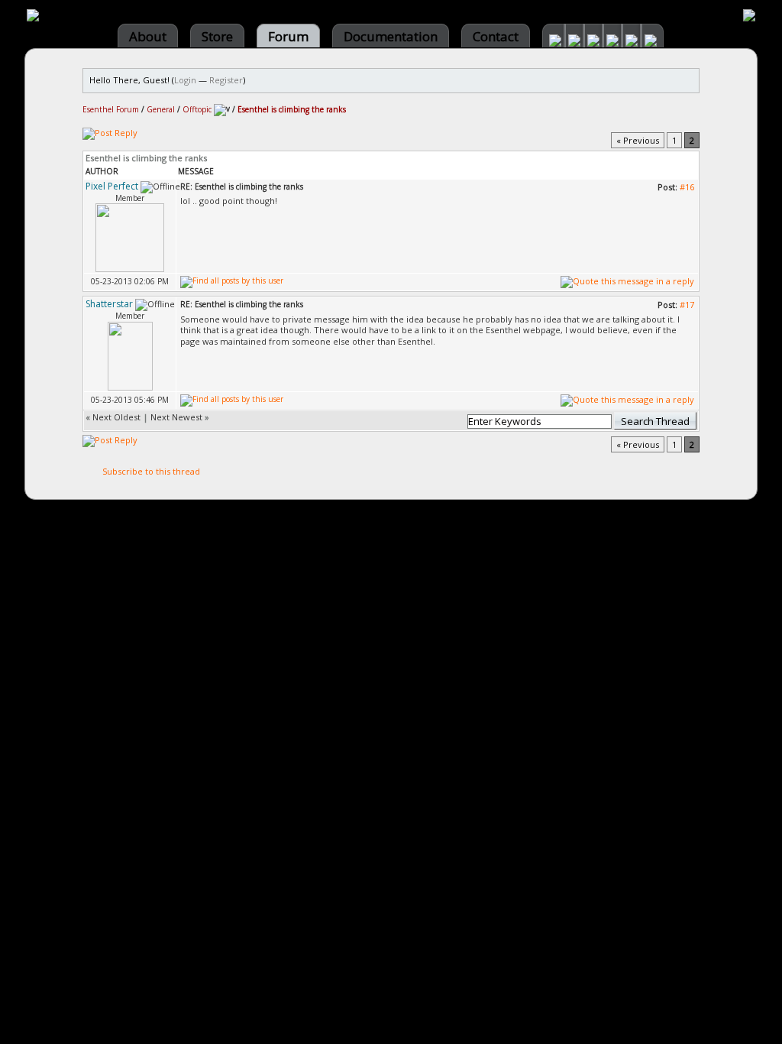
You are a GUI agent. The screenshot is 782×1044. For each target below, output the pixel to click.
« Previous (637, 140)
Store (217, 36)
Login (185, 80)
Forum (288, 36)
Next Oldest (116, 417)
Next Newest (176, 417)
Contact (496, 36)
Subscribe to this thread (151, 471)
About (147, 36)
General (161, 109)
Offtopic (197, 109)
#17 (687, 304)
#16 (687, 187)
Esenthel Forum (110, 109)
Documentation (391, 36)
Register (226, 80)
